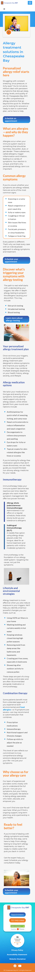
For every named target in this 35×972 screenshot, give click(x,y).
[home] (11, 2)
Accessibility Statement (17, 955)
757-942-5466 (17, 920)
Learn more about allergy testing (14, 319)
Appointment (17, 914)
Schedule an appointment (11, 119)
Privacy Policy (17, 950)
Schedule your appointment (11, 260)
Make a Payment (16, 926)
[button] (30, 3)
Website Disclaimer (17, 959)
